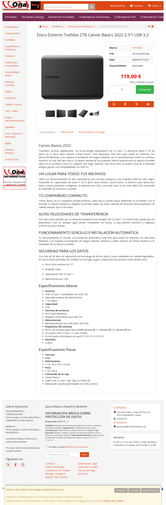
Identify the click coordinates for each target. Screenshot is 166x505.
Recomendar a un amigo (92, 132)
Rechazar (134, 490)
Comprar (145, 89)
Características (47, 132)
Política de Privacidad (78, 447)
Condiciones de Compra (57, 470)
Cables (8, 91)
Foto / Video (11, 110)
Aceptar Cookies (150, 490)
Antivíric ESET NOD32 (56, 477)
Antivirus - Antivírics (10, 151)
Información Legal (87, 463)
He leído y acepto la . (69, 447)
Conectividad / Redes (12, 74)
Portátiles (10, 39)
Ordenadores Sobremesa (94, 17)
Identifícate (119, 5)
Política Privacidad (54, 466)
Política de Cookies (114, 500)
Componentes (12, 33)
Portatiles (11, 17)
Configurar (121, 490)
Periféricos (10, 98)
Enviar (84, 454)
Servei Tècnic (12, 159)
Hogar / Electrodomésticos (15, 119)
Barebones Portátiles (61, 17)
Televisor (10, 56)
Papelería (10, 127)
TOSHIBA (137, 47)
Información (67, 132)
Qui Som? (83, 473)
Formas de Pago (86, 470)
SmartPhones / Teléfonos (13, 48)
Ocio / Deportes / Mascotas (14, 135)
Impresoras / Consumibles (11, 64)
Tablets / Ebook (13, 104)
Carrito (155, 5)
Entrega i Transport (55, 473)
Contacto (138, 5)
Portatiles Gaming (33, 17)
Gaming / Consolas (10, 83)
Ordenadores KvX (125, 17)
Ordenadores (12, 26)
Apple (8, 143)
